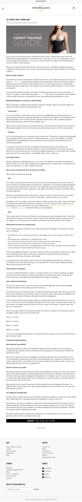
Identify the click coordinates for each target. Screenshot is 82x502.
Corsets (8, 449)
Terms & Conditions (12, 474)
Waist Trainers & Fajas (13, 447)
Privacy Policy (11, 476)
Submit (36, 489)
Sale (7, 455)
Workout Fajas (11, 451)
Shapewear (10, 453)
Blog (7, 472)
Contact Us (46, 447)
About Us (9, 467)
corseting (41, 94)
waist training (16, 82)
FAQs (44, 449)
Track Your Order (47, 453)
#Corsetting (41, 428)
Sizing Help (46, 451)
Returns (44, 455)
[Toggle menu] (3, 9)
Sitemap (9, 478)
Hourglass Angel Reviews (14, 470)
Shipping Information (48, 457)
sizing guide (21, 208)
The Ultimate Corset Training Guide (18, 20)
